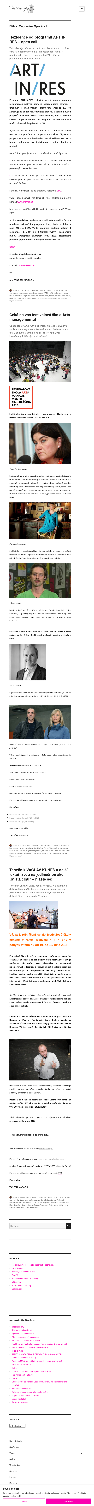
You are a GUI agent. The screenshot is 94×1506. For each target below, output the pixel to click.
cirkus (11, 295)
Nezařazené (17, 1268)
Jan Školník (27, 1202)
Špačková (56, 298)
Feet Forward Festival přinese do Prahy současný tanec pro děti (39, 1343)
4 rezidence (33, 293)
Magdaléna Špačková (30, 295)
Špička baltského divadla (23, 1333)
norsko (51, 295)
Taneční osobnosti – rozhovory (25, 1278)
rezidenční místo (46, 298)
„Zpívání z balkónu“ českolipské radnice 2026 (31, 1371)
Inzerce (12, 1477)
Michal (15, 290)
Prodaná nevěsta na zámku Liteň (26, 1340)
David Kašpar (38, 848)
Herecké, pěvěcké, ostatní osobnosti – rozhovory (33, 1264)
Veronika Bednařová (60, 853)
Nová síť (58, 295)
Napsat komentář (15, 301)
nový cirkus (66, 295)
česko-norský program (62, 293)
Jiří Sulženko (20, 850)
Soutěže (15, 1275)
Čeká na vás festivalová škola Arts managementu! (39, 317)
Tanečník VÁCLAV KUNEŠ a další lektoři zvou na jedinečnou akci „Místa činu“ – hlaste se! (38, 874)
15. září (55, 1197)
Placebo (15, 1378)
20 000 (61, 290)
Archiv (12, 1459)
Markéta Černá (47, 850)
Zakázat (24, 1501)
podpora (28, 298)
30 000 (25, 293)
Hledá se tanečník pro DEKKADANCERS (30, 1347)
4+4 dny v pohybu (26, 848)
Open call (12, 298)
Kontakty (13, 1483)
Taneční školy (15, 1465)
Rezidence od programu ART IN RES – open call (37, 39)
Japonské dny (18, 1326)
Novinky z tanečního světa (41, 290)
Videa (12, 1453)
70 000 (40, 293)
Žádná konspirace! (20, 1402)
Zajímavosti (13, 848)
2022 (20, 293)
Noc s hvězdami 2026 (21, 1388)
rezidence (35, 298)
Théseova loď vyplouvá (22, 1330)
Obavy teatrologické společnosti (26, 1337)
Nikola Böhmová (27, 1205)
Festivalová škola (15, 1202)
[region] (47, 1495)
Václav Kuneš (47, 853)
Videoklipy (16, 1282)
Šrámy (15, 1368)
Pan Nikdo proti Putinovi (22, 1374)
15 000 (55, 290)
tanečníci (64, 298)
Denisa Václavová (50, 848)
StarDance (14, 1447)
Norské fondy (43, 295)
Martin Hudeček (59, 850)
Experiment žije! (19, 1398)
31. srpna (62, 1197)
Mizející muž (17, 1350)
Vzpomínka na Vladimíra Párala (25, 1395)
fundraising (61, 848)
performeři (20, 298)
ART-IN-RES (48, 293)
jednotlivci (18, 295)
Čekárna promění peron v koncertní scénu (30, 1392)
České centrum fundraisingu (30, 1200)
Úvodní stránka (16, 1441)
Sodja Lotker (36, 853)
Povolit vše (68, 1501)
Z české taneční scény (60, 845)
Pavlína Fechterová (24, 853)
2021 (16, 293)
